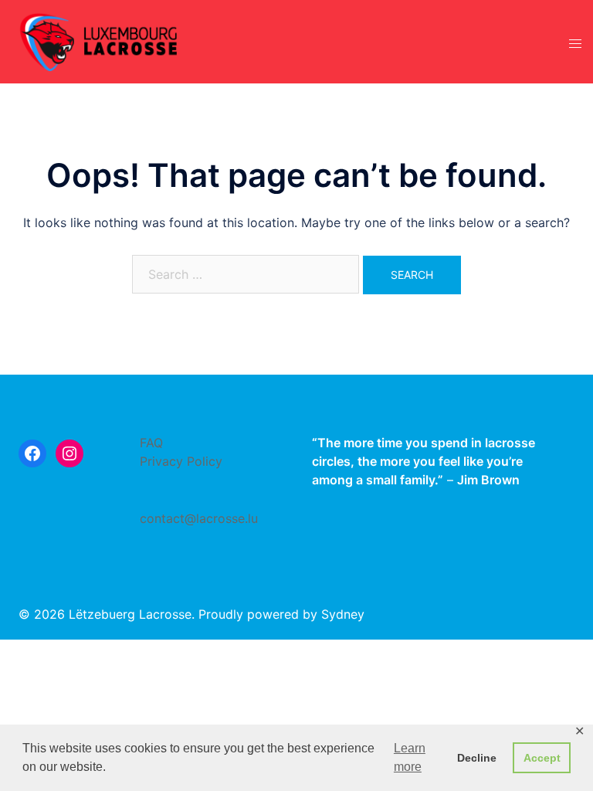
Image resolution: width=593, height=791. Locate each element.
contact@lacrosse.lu (199, 518)
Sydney (342, 614)
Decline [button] (476, 758)
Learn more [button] (409, 757)
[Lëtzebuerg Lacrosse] (99, 40)
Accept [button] (542, 758)
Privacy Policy (181, 461)
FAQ (151, 442)
